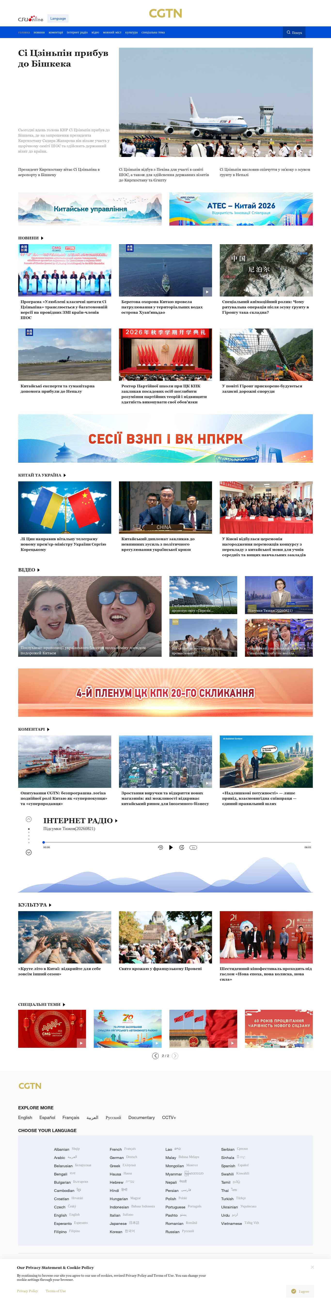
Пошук (297, 33)
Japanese (124, 1223)
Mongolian (182, 1165)
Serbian (234, 1149)
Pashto (176, 1215)
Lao (173, 1149)
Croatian (68, 1198)
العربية (92, 1117)
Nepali (176, 1182)
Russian (180, 1231)
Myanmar (185, 1174)
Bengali (64, 1174)
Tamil (230, 1182)
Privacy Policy (27, 1291)
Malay (182, 1157)
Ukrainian (238, 1207)
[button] (175, 1056)
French (123, 1149)
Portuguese (183, 1207)
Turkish (233, 1198)
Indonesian (132, 1207)
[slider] (43, 842)
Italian (121, 1215)
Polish (176, 1198)
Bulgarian (71, 1182)
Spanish (235, 1165)
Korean (122, 1231)
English (25, 1117)
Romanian (181, 1223)
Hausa (121, 1174)
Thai (229, 1190)
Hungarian (125, 1198)
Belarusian (72, 1165)
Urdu (229, 1215)
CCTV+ (169, 1117)
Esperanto (71, 1223)
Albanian (67, 1149)
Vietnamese (240, 1223)
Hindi (118, 1190)
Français (71, 1117)
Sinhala (233, 1157)
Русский (113, 1117)
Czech (65, 1207)
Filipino (67, 1231)
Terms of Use (56, 1291)
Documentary (141, 1117)
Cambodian (67, 1190)
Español (47, 1117)
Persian (178, 1190)
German (123, 1157)
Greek (123, 1165)
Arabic (65, 1157)
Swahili (235, 1174)
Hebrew (122, 1182)
